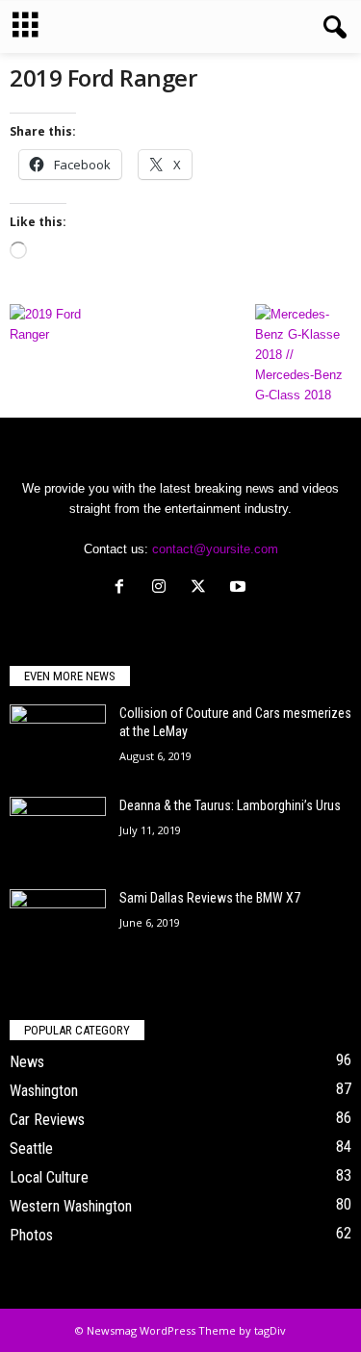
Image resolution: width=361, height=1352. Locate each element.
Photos (31, 1235)
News (27, 1062)
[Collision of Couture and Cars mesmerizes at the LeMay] (58, 740)
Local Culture (49, 1177)
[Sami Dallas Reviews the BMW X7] (58, 925)
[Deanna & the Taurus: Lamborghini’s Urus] (58, 829)
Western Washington (71, 1206)
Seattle (31, 1148)
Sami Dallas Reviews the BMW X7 (209, 898)
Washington (44, 1091)
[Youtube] (240, 588)
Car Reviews (47, 1119)
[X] (202, 588)
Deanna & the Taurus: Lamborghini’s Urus (230, 805)
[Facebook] (123, 588)
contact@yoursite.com (215, 549)
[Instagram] (163, 588)
